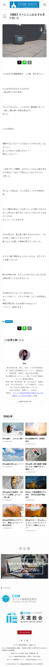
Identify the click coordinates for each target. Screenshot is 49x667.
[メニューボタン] (4, 4)
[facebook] (20, 548)
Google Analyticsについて (34, 659)
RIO (24, 363)
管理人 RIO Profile (33, 656)
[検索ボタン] (44, 4)
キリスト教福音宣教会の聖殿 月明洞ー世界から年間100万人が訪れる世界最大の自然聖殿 (24, 649)
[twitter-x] (24, 548)
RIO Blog (9, 321)
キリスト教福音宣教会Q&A (17, 656)
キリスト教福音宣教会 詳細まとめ (24, 645)
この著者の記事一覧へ (25, 401)
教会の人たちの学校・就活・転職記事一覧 (24, 653)
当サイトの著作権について (15, 659)
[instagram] (28, 548)
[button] (19, 62)
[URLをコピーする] (29, 62)
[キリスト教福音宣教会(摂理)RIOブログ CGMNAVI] (24, 4)
